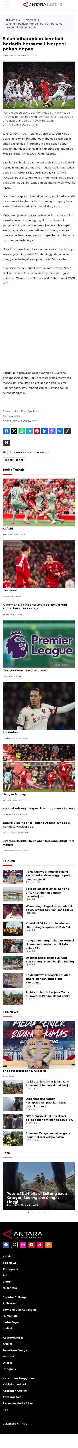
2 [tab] (33, 1212)
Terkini (7, 1256)
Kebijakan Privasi (14, 1384)
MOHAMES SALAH (20, 452)
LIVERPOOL (43, 452)
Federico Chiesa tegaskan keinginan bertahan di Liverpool (38, 588)
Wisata (7, 1362)
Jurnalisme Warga (15, 1350)
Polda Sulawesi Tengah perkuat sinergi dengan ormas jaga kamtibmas (48, 978)
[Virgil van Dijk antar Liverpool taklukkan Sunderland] (39, 706)
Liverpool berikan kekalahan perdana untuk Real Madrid (38, 842)
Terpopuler (10, 1269)
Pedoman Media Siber (18, 1403)
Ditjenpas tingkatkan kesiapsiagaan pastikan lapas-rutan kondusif (46, 1102)
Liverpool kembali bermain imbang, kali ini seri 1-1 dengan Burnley (39, 792)
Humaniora (29, 20)
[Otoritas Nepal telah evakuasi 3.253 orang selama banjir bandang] (13, 963)
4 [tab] (44, 1212)
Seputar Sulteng (14, 1297)
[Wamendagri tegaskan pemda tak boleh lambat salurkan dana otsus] (13, 911)
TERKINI (9, 861)
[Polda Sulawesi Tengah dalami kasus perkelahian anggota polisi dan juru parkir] (13, 877)
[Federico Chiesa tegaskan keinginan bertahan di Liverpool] (39, 564)
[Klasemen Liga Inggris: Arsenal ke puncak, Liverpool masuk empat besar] (39, 644)
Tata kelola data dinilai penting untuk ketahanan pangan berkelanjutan (47, 892)
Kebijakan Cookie (15, 1390)
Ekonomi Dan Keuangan (19, 1309)
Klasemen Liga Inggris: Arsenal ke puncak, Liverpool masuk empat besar (33, 668)
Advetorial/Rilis (13, 1337)
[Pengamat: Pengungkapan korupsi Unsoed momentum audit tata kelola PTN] (13, 946)
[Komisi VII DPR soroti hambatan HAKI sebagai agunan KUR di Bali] (13, 928)
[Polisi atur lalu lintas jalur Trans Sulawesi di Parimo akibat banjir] (13, 997)
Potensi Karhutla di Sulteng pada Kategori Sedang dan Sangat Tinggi (36, 1197)
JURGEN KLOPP (14, 460)
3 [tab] (39, 1212)
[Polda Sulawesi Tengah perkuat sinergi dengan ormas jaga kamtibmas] (13, 980)
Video (7, 1281)
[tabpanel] (39, 1186)
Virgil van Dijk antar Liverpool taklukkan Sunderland (32, 730)
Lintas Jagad (11, 1322)
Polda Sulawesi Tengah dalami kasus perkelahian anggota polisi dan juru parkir (48, 875)
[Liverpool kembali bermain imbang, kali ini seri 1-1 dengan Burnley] (39, 768)
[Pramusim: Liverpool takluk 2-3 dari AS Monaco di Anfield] (39, 502)
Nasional (9, 1356)
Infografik (9, 1369)
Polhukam (10, 1303)
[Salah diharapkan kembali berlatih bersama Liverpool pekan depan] (39, 1044)
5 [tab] (50, 1212)
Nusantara (10, 1288)
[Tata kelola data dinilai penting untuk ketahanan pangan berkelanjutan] (13, 894)
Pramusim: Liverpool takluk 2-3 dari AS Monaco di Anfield (39, 526)
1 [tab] (28, 1212)
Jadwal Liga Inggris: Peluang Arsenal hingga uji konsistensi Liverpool (37, 824)
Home (13, 20)
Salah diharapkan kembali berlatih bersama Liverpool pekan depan (33, 25)
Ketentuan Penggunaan (19, 1378)
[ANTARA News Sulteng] (42, 5)
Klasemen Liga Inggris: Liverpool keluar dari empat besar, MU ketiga (35, 606)
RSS (5, 1409)
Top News (10, 1012)
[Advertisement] (39, 328)
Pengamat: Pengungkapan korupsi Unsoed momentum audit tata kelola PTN (50, 944)
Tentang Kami (12, 1397)
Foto (6, 1153)
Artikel (7, 1328)
